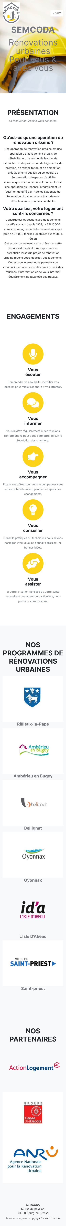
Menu (56, 13)
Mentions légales (16, 1218)
